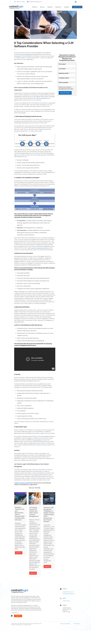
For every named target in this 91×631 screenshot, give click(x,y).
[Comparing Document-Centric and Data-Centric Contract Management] (35, 498)
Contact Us (18, 615)
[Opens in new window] (11, 616)
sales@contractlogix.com (35, 1)
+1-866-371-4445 (20, 1)
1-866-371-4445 (66, 600)
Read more (18, 552)
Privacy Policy (77, 623)
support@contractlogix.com (69, 593)
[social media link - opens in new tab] (76, 1)
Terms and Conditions (65, 623)
